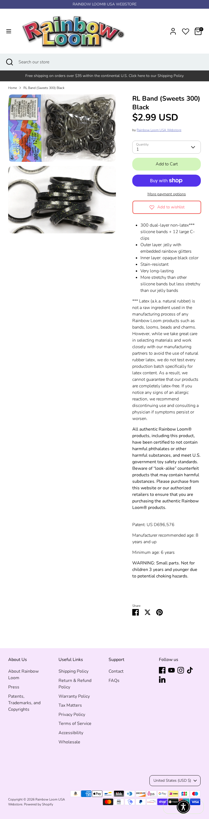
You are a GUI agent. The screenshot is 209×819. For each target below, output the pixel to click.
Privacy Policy (72, 715)
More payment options (166, 194)
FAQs (114, 681)
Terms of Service (75, 724)
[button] (183, 807)
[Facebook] (162, 670)
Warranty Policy (74, 696)
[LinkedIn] (162, 679)
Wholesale (69, 742)
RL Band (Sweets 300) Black (43, 88)
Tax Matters (70, 705)
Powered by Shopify (38, 804)
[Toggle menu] (8, 31)
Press (13, 687)
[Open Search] (9, 62)
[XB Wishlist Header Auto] (185, 30)
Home (12, 88)
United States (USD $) (172, 780)
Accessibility (71, 733)
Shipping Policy (73, 671)
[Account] (173, 29)
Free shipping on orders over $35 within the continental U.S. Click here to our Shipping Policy (104, 75)
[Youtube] (171, 670)
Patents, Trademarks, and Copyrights (24, 702)
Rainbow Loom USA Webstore (159, 130)
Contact (116, 671)
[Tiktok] (190, 670)
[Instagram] (180, 670)
